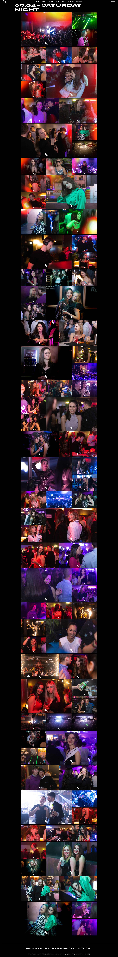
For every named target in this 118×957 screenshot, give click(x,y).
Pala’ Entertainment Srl (37, 954)
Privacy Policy (79, 954)
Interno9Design (71, 954)
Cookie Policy (87, 954)
